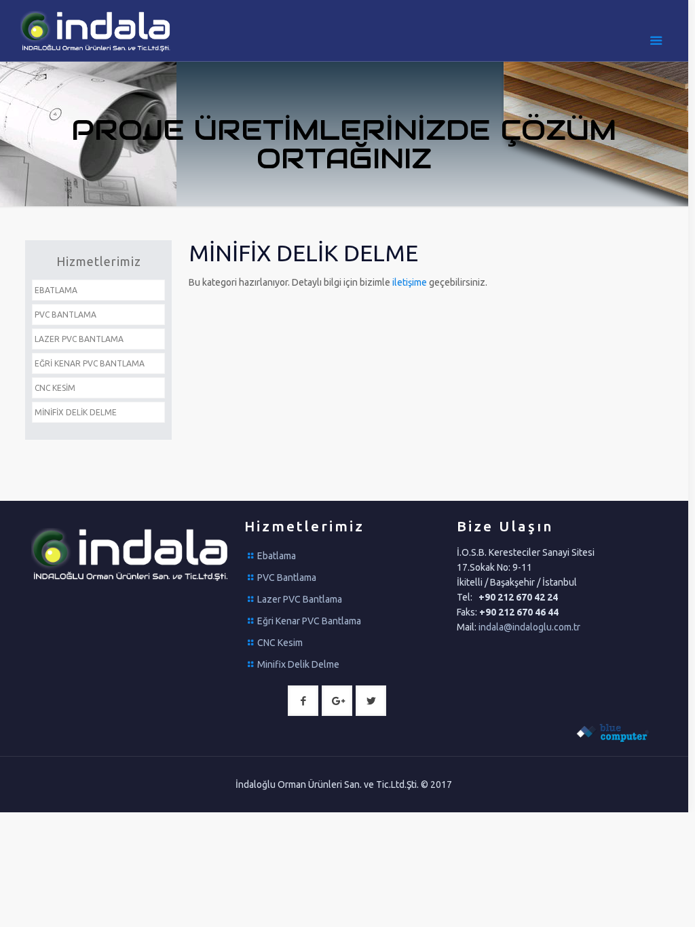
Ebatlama (276, 555)
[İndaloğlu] (96, 30)
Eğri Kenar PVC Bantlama (309, 621)
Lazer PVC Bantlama (299, 599)
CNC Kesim (280, 642)
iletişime (410, 282)
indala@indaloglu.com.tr (529, 627)
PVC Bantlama (286, 577)
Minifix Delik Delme (298, 664)
